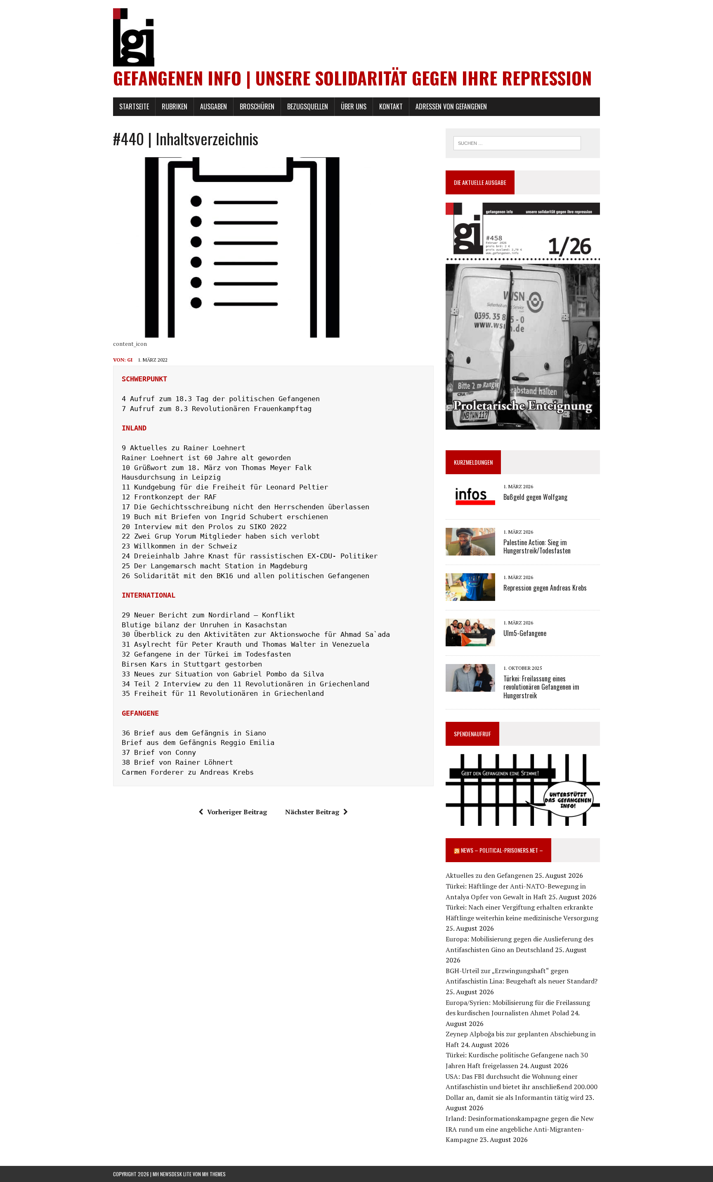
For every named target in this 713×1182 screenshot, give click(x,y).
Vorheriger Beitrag (237, 811)
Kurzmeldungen (473, 462)
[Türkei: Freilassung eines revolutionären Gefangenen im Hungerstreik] (470, 686)
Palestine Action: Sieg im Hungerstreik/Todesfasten (537, 546)
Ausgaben (213, 106)
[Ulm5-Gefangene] (470, 640)
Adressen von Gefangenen (451, 106)
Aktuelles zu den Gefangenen (489, 875)
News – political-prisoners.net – (502, 850)
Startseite (134, 106)
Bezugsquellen (307, 106)
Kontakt (391, 106)
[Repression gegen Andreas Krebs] (470, 595)
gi (129, 360)
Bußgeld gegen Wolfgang (535, 497)
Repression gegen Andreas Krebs (545, 588)
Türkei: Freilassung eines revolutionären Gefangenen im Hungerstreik (541, 687)
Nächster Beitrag (312, 811)
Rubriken (174, 106)
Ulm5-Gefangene (524, 633)
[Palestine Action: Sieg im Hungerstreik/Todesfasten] (470, 550)
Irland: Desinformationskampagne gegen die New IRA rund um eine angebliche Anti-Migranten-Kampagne (520, 1129)
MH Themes (214, 1173)
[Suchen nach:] (517, 142)
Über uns (353, 106)
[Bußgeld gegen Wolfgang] (470, 504)
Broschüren (257, 106)
